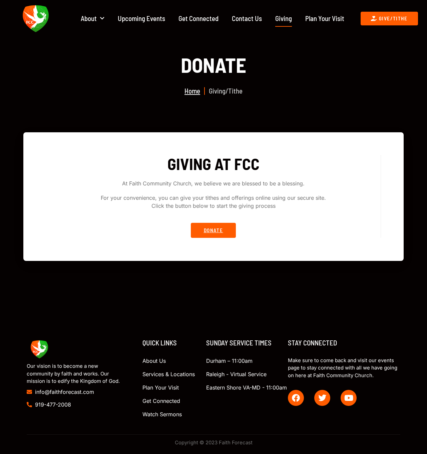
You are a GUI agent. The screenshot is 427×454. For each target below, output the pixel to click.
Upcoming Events (141, 18)
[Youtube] (349, 398)
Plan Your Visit (324, 18)
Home (192, 91)
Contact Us (247, 18)
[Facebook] (296, 398)
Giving (283, 18)
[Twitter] (322, 398)
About (89, 18)
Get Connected (198, 18)
